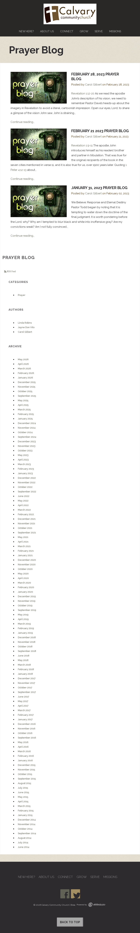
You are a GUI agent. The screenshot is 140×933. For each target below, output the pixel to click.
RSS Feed (11, 271)
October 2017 (25, 687)
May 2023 (23, 455)
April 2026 (23, 364)
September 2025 (27, 395)
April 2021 (23, 541)
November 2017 (26, 683)
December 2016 (27, 724)
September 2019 (27, 610)
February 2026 (26, 373)
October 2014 (25, 828)
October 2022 (25, 487)
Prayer (21, 295)
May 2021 (23, 537)
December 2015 (26, 765)
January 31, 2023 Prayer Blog (99, 188)
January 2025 (25, 418)
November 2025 (26, 386)
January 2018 (25, 673)
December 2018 (27, 637)
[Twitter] (75, 893)
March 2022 (24, 509)
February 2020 (26, 587)
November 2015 (26, 769)
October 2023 (25, 450)
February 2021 (26, 550)
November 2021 (26, 523)
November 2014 (26, 824)
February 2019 (26, 628)
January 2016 (25, 760)
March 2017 (24, 710)
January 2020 (25, 591)
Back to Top (70, 922)
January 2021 (25, 555)
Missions (115, 31)
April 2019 (23, 619)
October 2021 (25, 528)
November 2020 (27, 564)
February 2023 (26, 468)
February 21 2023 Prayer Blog (100, 131)
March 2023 (24, 464)
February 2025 (26, 414)
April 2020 (23, 578)
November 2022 (26, 482)
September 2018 (27, 651)
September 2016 (27, 737)
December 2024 (27, 423)
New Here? (26, 31)
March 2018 (24, 664)
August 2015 (24, 783)
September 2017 (27, 692)
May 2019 (23, 614)
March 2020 (24, 582)
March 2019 (24, 623)
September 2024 (27, 437)
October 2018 (25, 646)
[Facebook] (64, 893)
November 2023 (26, 446)
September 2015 (27, 778)
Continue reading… (22, 122)
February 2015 (26, 810)
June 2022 (23, 496)
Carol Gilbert (93, 84)
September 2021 (27, 532)
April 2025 (23, 405)
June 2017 (23, 696)
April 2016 (23, 746)
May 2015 (23, 797)
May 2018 (23, 660)
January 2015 (25, 815)
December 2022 (27, 478)
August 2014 (24, 838)
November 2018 (26, 642)
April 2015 (23, 801)
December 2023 (27, 441)
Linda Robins (25, 322)
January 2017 (25, 719)
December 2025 (27, 382)
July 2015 (23, 787)
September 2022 (27, 491)
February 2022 (26, 514)
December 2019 (27, 596)
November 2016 (26, 728)
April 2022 (23, 505)
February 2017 (26, 715)
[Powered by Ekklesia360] (96, 905)
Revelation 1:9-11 (82, 145)
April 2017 (23, 705)
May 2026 (23, 359)
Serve (99, 31)
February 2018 (26, 669)
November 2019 (26, 601)
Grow (84, 31)
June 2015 (23, 792)
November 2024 (27, 427)
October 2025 (25, 391)
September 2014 (27, 833)
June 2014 (23, 847)
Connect (66, 31)
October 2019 (25, 605)
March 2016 (24, 751)
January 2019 (25, 632)
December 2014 (27, 819)
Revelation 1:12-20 (82, 93)
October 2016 (25, 733)
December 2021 (27, 519)
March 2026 (24, 368)
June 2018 (23, 655)
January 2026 (25, 377)
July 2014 (23, 842)
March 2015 (24, 806)
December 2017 (27, 678)
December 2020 (27, 560)
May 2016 (23, 742)
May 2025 (23, 400)
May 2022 (23, 500)
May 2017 (23, 701)
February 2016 (26, 756)
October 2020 (25, 569)
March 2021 (24, 546)
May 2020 (23, 573)
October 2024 (25, 432)
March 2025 (24, 409)
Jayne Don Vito (26, 327)
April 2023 (23, 459)
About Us (47, 31)
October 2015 (25, 774)
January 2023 (25, 473)
